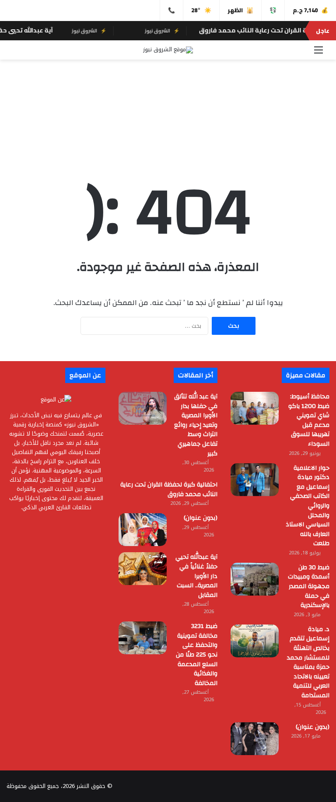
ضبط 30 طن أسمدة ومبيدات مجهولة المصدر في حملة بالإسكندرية (308, 586)
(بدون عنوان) (200, 518)
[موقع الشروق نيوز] (168, 49)
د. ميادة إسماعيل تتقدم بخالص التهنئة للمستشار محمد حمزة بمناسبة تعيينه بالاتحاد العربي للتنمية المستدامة (308, 662)
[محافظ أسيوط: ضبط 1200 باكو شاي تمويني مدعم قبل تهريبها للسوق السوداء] (255, 408)
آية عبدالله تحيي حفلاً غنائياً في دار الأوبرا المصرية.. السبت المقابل (196, 575)
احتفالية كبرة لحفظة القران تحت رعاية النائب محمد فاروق (168, 489)
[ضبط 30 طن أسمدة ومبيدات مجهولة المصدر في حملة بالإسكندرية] (255, 579)
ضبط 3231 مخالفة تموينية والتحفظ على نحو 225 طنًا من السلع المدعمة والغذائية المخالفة (196, 655)
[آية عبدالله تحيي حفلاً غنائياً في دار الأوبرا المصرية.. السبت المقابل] (143, 568)
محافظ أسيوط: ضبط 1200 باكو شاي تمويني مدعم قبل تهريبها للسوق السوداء (308, 420)
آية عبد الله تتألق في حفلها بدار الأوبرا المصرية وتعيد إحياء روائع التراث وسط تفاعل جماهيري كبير (195, 425)
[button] (168, 132)
